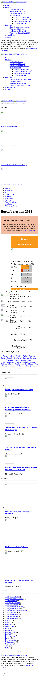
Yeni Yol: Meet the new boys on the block (11, 184)
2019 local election (11, 616)
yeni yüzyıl (9, 198)
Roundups (8, 25)
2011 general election (12, 603)
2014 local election (11, 605)
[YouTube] (1, 97)
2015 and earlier (15, 15)
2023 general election (12, 618)
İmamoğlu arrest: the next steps (9, 126)
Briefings (8, 624)
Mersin (24, 364)
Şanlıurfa (20, 366)
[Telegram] (1, 99)
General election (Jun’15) (22, 19)
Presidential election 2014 (22, 21)
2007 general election (12, 597)
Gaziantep (9, 360)
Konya (32, 362)
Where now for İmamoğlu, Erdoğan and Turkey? (14, 165)
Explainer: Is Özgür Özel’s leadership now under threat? (16, 145)
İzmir (30, 360)
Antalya (18, 356)
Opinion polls (10, 642)
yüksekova (9, 190)
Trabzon (35, 366)
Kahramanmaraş (8, 362)
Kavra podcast (10, 636)
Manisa (10, 364)
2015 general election (12, 609)
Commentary (9, 626)
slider (7, 646)
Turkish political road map (18, 29)
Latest (7, 638)
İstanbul (23, 360)
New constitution (11, 640)
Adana (5, 356)
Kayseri (18, 362)
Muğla (30, 364)
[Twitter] (1, 95)
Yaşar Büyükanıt (11, 202)
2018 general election (12, 614)
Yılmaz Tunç (9, 194)
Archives (8, 37)
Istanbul (8, 634)
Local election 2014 (20, 23)
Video (7, 648)
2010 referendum (11, 601)
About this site (10, 35)
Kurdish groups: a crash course (20, 27)
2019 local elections (29, 230)
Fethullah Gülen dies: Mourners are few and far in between (21, 468)
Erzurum (26, 358)
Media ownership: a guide (18, 31)
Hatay (17, 360)
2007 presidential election (14, 599)
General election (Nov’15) (23, 17)
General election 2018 (17, 11)
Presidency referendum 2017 (19, 13)
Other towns (9, 644)
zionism (8, 188)
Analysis (8, 620)
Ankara (11, 356)
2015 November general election (16, 610)
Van (20, 368)
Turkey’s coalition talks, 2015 (20, 33)
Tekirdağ (28, 366)
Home (7, 5)
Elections (8, 7)
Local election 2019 (16, 9)
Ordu (36, 364)
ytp (6, 192)
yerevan (8, 196)
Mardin (17, 364)
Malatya (4, 364)
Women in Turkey (11, 206)
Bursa (3, 358)
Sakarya (5, 366)
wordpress (8, 204)
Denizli (9, 358)
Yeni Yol (8, 200)
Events (7, 628)
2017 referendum (11, 612)
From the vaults (10, 632)
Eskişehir (33, 358)
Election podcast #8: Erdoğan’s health (16, 547)
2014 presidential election (14, 607)
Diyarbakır (17, 358)
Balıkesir (32, 356)
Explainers (8, 630)
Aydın (25, 356)
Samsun (12, 366)
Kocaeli (25, 362)
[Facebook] (1, 93)
